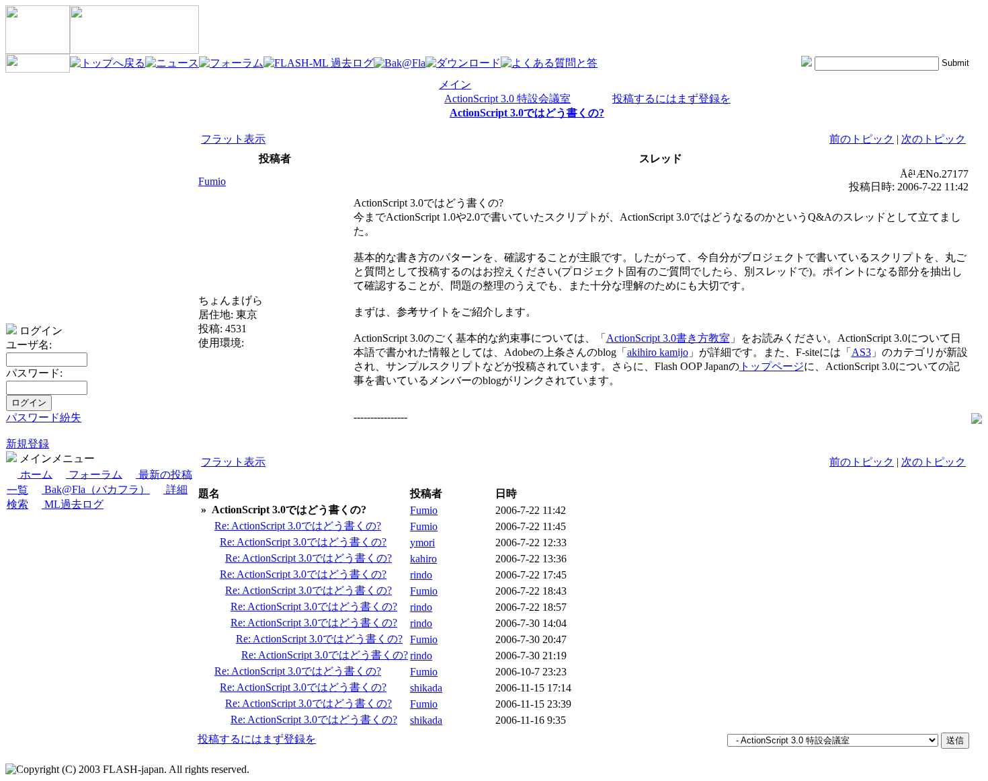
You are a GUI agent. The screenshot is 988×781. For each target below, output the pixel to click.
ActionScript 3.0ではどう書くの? (527, 112)
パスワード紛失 (43, 417)
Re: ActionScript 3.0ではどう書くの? (297, 525)
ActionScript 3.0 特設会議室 (507, 98)
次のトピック (933, 139)
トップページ (771, 366)
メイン (455, 84)
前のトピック (861, 139)
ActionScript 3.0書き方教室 (668, 338)
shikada (426, 688)
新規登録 (27, 443)
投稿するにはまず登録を (671, 98)
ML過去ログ (73, 504)
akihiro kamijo (657, 352)
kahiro (423, 558)
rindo (421, 575)
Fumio (212, 181)
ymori (422, 542)
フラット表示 (233, 139)
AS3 (861, 352)
